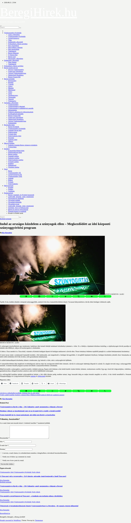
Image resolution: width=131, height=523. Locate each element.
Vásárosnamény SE (14, 173)
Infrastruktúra (12, 110)
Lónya (10, 86)
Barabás (10, 82)
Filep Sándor (12, 62)
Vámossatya (12, 101)
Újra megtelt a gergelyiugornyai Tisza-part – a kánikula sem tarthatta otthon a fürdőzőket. (31, 496)
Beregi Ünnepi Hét (14, 77)
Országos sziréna (13, 167)
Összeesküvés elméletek (16, 198)
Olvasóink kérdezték (14, 202)
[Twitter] (65, 296)
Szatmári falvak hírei (14, 130)
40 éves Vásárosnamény (16, 69)
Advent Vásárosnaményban (17, 73)
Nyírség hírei (12, 134)
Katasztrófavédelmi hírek (16, 151)
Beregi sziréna (12, 154)
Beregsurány (12, 81)
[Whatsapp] (52, 296)
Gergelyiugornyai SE (15, 174)
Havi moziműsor (13, 46)
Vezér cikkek (36, 472)
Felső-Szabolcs (13, 184)
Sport (6, 169)
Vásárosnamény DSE (15, 176)
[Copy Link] (104, 296)
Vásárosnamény (13, 104)
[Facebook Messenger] (26, 296)
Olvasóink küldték (14, 200)
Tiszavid (11, 99)
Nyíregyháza (12, 147)
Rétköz (10, 180)
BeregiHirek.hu (38, 12)
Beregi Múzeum (13, 53)
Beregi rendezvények (11, 68)
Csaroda (11, 84)
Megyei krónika (9, 143)
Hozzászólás (4, 438)
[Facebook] (39, 296)
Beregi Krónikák (13, 127)
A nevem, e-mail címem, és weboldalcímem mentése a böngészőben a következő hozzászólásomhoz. (34, 453)
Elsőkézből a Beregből (15, 42)
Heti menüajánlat (13, 49)
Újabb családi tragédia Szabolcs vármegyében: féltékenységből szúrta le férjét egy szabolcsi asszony (32, 395)
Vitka (10, 40)
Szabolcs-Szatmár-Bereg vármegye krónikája (22, 145)
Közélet (10, 187)
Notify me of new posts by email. (13, 460)
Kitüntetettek (12, 123)
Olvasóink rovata (13, 204)
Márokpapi (11, 90)
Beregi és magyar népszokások (18, 209)
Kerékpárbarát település (15, 114)
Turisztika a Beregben (11, 103)
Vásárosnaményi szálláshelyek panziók (20, 108)
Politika (10, 189)
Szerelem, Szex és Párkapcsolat (18, 208)
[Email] (91, 296)
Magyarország (8, 186)
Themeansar (39, 520)
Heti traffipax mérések (15, 47)
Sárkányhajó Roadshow (16, 75)
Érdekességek (8, 193)
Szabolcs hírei (12, 139)
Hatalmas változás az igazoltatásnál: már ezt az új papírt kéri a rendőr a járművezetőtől (30, 411)
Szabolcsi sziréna (13, 158)
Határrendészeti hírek (15, 152)
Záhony (10, 141)
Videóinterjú (12, 51)
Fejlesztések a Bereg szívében (17, 44)
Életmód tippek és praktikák (17, 211)
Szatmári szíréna (13, 156)
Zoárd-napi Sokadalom (15, 71)
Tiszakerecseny (13, 95)
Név (2, 441)
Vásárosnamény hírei (7, 472)
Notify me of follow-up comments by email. (16, 457)
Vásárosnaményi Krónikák (12, 33)
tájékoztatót (41, 376)
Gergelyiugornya (13, 38)
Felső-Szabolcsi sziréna (15, 160)
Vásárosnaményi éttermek (16, 106)
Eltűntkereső (12, 165)
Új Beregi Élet (13, 55)
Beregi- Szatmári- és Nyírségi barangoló (21, 195)
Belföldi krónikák (5, 219)
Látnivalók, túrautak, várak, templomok (21, 197)
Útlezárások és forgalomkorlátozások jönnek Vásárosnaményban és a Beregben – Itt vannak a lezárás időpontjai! (39, 506)
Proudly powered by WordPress (10, 520)
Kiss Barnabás (7, 233)
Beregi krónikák (9, 79)
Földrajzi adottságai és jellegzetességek (20, 112)
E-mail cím (4, 445)
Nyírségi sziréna (13, 162)
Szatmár (10, 178)
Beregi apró (12, 57)
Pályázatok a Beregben (15, 58)
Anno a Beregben (14, 35)
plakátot (33, 376)
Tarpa (10, 93)
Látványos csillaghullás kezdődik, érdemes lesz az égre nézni (19, 393)
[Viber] (78, 296)
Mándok (11, 88)
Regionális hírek (9, 125)
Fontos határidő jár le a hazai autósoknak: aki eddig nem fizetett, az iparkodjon (27, 415)
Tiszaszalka (12, 97)
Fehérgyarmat (12, 132)
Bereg (10, 171)
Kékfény (7, 149)
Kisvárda (11, 138)
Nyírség (10, 182)
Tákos (10, 92)
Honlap (2, 449)
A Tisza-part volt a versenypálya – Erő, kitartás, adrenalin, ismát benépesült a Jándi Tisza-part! (33, 476)
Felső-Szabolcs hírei (14, 136)
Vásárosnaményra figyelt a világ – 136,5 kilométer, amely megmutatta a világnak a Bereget (31, 407)
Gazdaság (11, 191)
